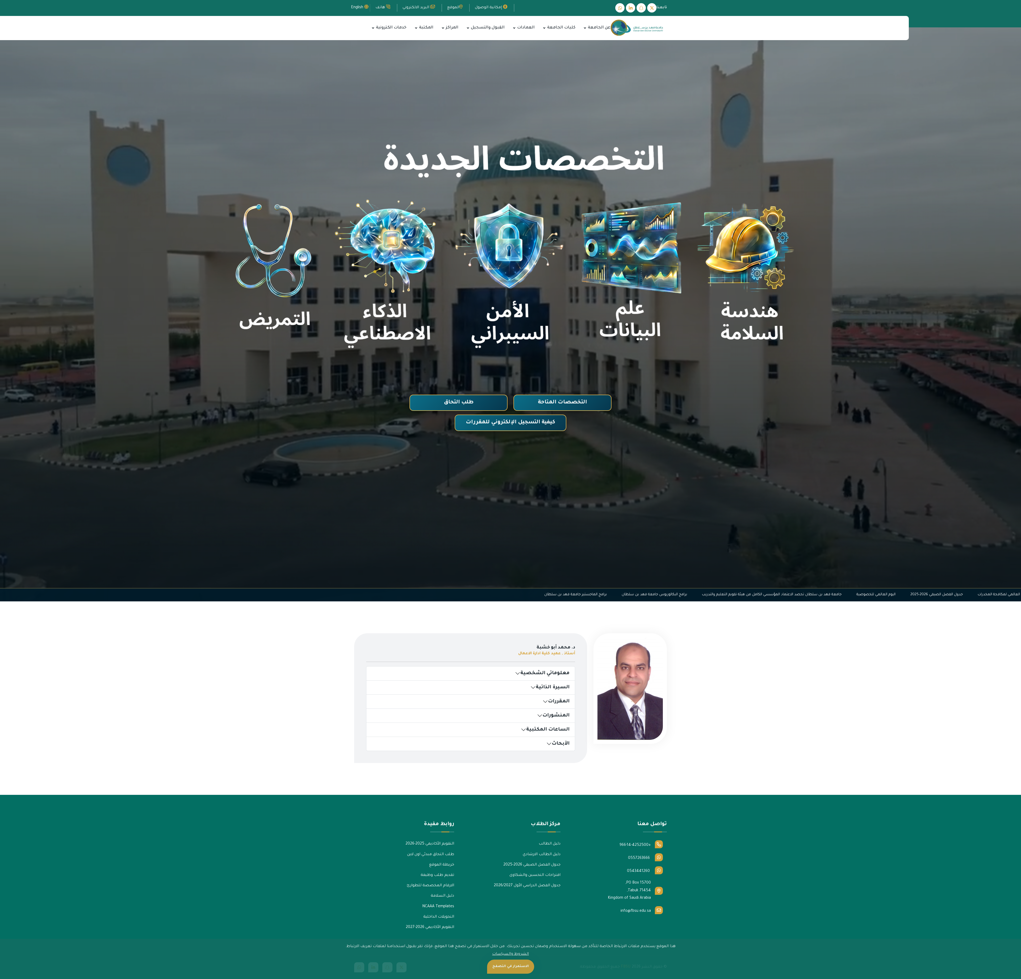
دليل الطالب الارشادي (541, 855)
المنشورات (556, 715)
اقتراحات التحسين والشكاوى (534, 875)
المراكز (451, 28)
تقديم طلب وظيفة (437, 875)
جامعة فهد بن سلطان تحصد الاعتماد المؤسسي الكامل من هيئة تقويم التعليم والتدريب (498, 595)
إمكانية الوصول (489, 8)
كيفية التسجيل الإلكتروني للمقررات (510, 422)
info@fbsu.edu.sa (636, 911)
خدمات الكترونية (391, 28)
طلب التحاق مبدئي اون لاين (430, 855)
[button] (585, 28)
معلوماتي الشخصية (545, 673)
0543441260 (639, 871)
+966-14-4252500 (635, 845)
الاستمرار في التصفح (510, 966)
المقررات (559, 701)
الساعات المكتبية (548, 729)
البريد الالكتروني (416, 8)
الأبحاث (561, 743)
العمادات (525, 28)
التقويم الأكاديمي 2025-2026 (429, 844)
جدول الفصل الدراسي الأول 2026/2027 (527, 886)
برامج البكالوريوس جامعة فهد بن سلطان (381, 595)
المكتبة (425, 28)
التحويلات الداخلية (438, 917)
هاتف (380, 8)
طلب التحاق (459, 403)
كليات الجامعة (560, 28)
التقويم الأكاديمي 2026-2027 (430, 927)
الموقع (453, 8)
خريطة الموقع (441, 865)
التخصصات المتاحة (562, 403)
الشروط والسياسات (510, 954)
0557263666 (639, 858)
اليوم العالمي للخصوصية (602, 595)
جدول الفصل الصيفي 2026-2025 (663, 595)
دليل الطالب (549, 844)
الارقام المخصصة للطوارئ (430, 886)
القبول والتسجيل (487, 28)
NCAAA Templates (438, 907)
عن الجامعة (598, 28)
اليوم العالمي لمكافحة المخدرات (729, 595)
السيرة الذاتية (553, 687)
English (357, 8)
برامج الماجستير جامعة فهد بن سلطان (302, 595)
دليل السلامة (442, 896)
